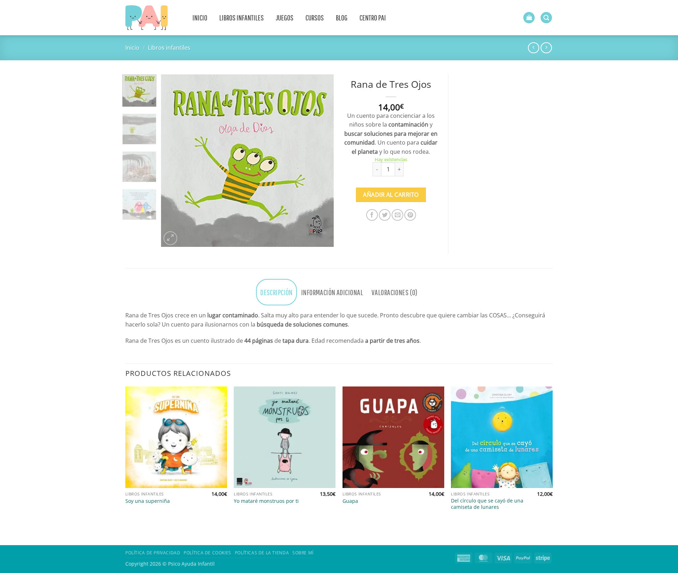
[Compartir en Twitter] (385, 215)
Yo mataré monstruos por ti (266, 501)
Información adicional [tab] (332, 292)
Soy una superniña (147, 501)
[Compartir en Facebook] (372, 215)
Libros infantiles (169, 47)
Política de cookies (207, 553)
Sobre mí (303, 553)
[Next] (321, 161)
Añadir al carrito (390, 195)
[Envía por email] (397, 215)
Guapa (350, 501)
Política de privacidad (152, 553)
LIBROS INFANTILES (241, 17)
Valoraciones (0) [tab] (394, 292)
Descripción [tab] (276, 292)
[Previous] (173, 161)
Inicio (132, 47)
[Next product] (533, 47)
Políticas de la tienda (262, 553)
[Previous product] (546, 47)
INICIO (199, 17)
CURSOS (314, 17)
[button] (529, 18)
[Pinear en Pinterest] (410, 215)
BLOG (341, 17)
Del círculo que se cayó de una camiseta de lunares (487, 504)
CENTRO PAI (372, 17)
